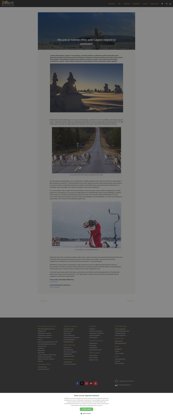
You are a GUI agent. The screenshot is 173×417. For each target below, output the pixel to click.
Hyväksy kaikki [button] (86, 409)
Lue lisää (99, 405)
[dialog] (86, 405)
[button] (86, 413)
